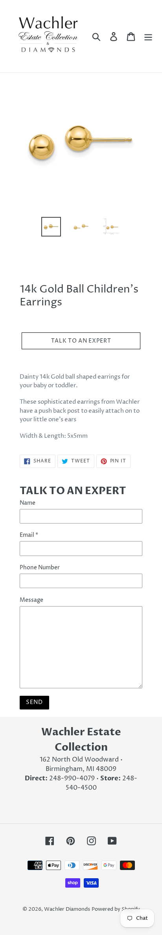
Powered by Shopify (116, 909)
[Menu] (148, 36)
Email (29, 535)
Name (27, 503)
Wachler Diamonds (67, 909)
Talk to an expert (81, 341)
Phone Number (40, 567)
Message (31, 600)
